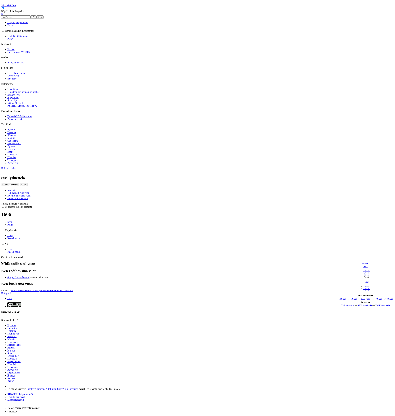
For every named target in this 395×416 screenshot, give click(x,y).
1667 (367, 282)
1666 (9, 298)
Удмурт (11, 350)
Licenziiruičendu (15, 399)
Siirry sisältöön (8, 5)
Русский (11, 325)
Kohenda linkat (8, 168)
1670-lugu (377, 299)
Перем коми (13, 372)
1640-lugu (341, 299)
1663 (366, 271)
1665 (366, 275)
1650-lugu (352, 299)
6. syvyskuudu (14, 277)
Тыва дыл (12, 367)
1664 (366, 273)
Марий (11, 339)
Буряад (11, 375)
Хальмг (11, 378)
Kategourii (6, 293)
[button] (13, 11)
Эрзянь (11, 347)
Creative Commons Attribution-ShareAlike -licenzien (52, 389)
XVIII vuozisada (382, 305)
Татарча (11, 331)
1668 (366, 286)
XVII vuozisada (365, 305)
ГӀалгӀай (11, 364)
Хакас (10, 381)
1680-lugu (388, 299)
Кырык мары (14, 344)
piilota (23, 185)
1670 (366, 291)
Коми (10, 353)
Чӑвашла (12, 336)
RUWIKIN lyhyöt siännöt (20, 394)
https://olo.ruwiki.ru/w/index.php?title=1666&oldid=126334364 (42, 290)
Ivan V (25, 277)
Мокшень (12, 358)
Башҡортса (13, 333)
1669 (366, 289)
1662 (365, 266)
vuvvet (365, 263)
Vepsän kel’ (13, 356)
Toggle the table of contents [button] (14, 203)
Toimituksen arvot (16, 397)
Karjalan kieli (14, 361)
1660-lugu (365, 299)
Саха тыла (12, 342)
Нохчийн (12, 328)
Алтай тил (12, 369)
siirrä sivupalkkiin (10, 185)
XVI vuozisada (347, 305)
